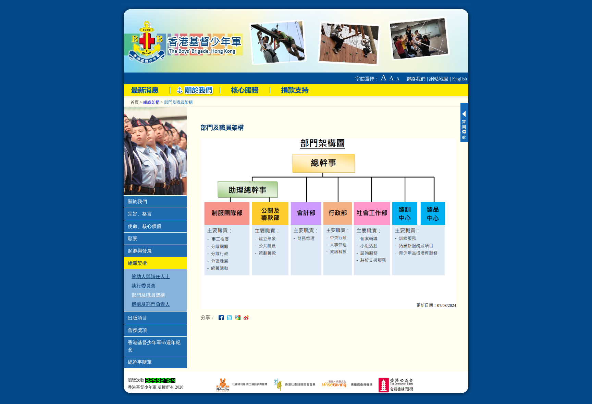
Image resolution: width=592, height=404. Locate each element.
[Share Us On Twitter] (230, 317)
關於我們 (137, 201)
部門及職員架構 (148, 295)
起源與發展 (140, 250)
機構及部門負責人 (151, 304)
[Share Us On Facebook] (222, 317)
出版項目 (137, 318)
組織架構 (151, 102)
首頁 (135, 102)
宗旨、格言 (140, 214)
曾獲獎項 (137, 330)
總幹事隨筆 (140, 362)
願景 (132, 238)
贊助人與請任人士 (151, 276)
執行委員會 (144, 285)
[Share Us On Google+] (238, 317)
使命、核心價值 (144, 226)
